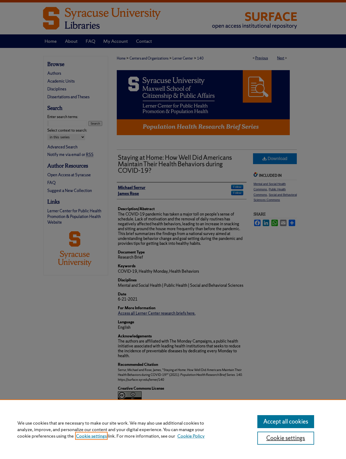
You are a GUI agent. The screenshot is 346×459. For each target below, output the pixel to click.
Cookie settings (91, 436)
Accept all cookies (285, 421)
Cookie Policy (191, 436)
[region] (173, 429)
